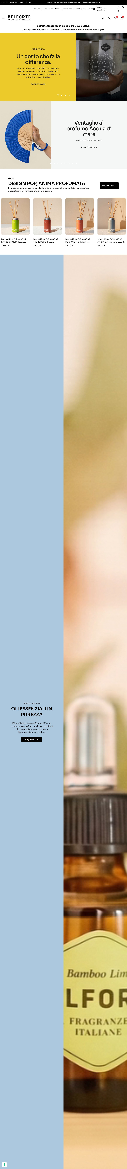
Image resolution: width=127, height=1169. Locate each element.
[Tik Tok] (118, 10)
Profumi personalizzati (71, 9)
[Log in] (103, 18)
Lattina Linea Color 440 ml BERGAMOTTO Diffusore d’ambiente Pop (41, 242)
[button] (58, 95)
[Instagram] (118, 7)
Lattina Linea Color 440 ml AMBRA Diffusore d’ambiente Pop (75, 242)
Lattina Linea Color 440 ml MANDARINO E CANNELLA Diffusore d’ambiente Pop (105, 242)
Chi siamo (38, 9)
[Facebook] (123, 7)
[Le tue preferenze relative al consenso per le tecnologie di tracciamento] (4, 1164)
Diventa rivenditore (52, 9)
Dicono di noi (88, 9)
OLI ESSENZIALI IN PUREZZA (31, 711)
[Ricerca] (109, 18)
